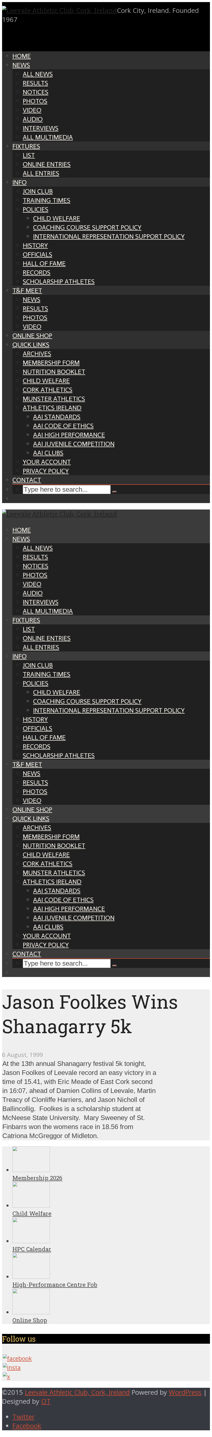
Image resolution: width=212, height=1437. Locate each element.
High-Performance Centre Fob (54, 1284)
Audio (33, 119)
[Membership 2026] (31, 1170)
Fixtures (26, 146)
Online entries (47, 164)
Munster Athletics (54, 399)
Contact (26, 480)
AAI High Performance (69, 435)
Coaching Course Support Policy (87, 227)
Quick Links (30, 345)
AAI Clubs (48, 453)
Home (21, 56)
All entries (41, 173)
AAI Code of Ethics (63, 426)
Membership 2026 (37, 1178)
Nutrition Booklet (54, 372)
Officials (37, 254)
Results (35, 83)
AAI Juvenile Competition (74, 444)
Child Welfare (56, 218)
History (35, 245)
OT (46, 1401)
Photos (35, 101)
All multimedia (48, 137)
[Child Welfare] (31, 1205)
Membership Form (51, 363)
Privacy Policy (46, 471)
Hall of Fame (44, 264)
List (29, 155)
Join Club (38, 191)
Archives (37, 354)
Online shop (32, 336)
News (21, 65)
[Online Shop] (31, 1312)
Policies (35, 209)
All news (38, 74)
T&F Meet (27, 291)
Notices (35, 92)
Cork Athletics (47, 390)
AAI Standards (56, 417)
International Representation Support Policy (109, 236)
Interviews (40, 128)
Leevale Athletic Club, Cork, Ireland (77, 1392)
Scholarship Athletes (59, 282)
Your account (47, 462)
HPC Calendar (31, 1249)
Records (36, 273)
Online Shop (29, 1320)
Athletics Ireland (52, 408)
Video (32, 110)
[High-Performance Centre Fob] (31, 1277)
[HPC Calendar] (31, 1241)
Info (19, 182)
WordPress (185, 1392)
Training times (46, 200)
